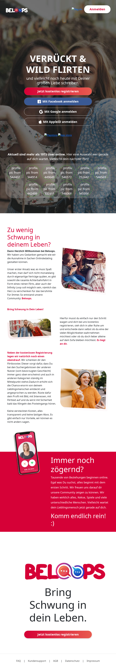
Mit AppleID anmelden (60, 122)
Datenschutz (72, 661)
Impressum (93, 661)
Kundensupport (37, 661)
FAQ (18, 661)
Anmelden (97, 9)
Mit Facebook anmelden (60, 101)
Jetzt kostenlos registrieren (58, 91)
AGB (55, 661)
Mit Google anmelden (60, 112)
